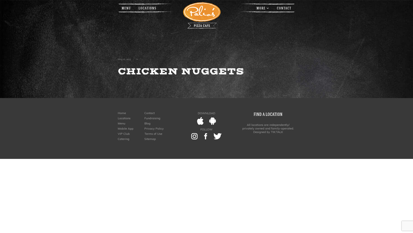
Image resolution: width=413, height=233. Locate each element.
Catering (123, 139)
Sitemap (150, 139)
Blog (147, 123)
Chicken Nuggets (181, 71)
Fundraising (152, 118)
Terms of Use (153, 134)
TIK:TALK (277, 132)
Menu (121, 123)
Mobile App (125, 128)
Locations (124, 118)
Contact (149, 113)
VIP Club (124, 134)
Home (122, 113)
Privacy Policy (154, 128)
